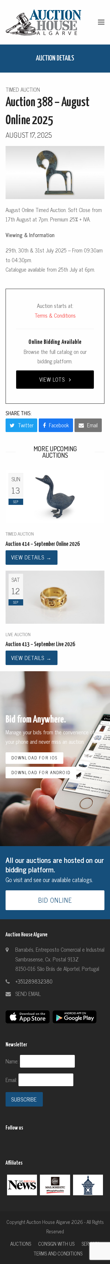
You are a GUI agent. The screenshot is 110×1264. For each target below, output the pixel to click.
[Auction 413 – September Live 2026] (55, 596)
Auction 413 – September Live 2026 (40, 644)
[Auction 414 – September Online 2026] (55, 495)
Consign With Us (56, 1243)
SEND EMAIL (28, 993)
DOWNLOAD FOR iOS (34, 757)
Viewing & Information (30, 234)
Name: (13, 1061)
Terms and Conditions (57, 1253)
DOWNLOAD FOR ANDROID (40, 772)
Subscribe (24, 1099)
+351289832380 (34, 981)
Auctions (20, 1243)
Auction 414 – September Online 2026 (43, 544)
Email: (12, 1079)
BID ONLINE (55, 899)
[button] (101, 21)
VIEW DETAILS (31, 557)
